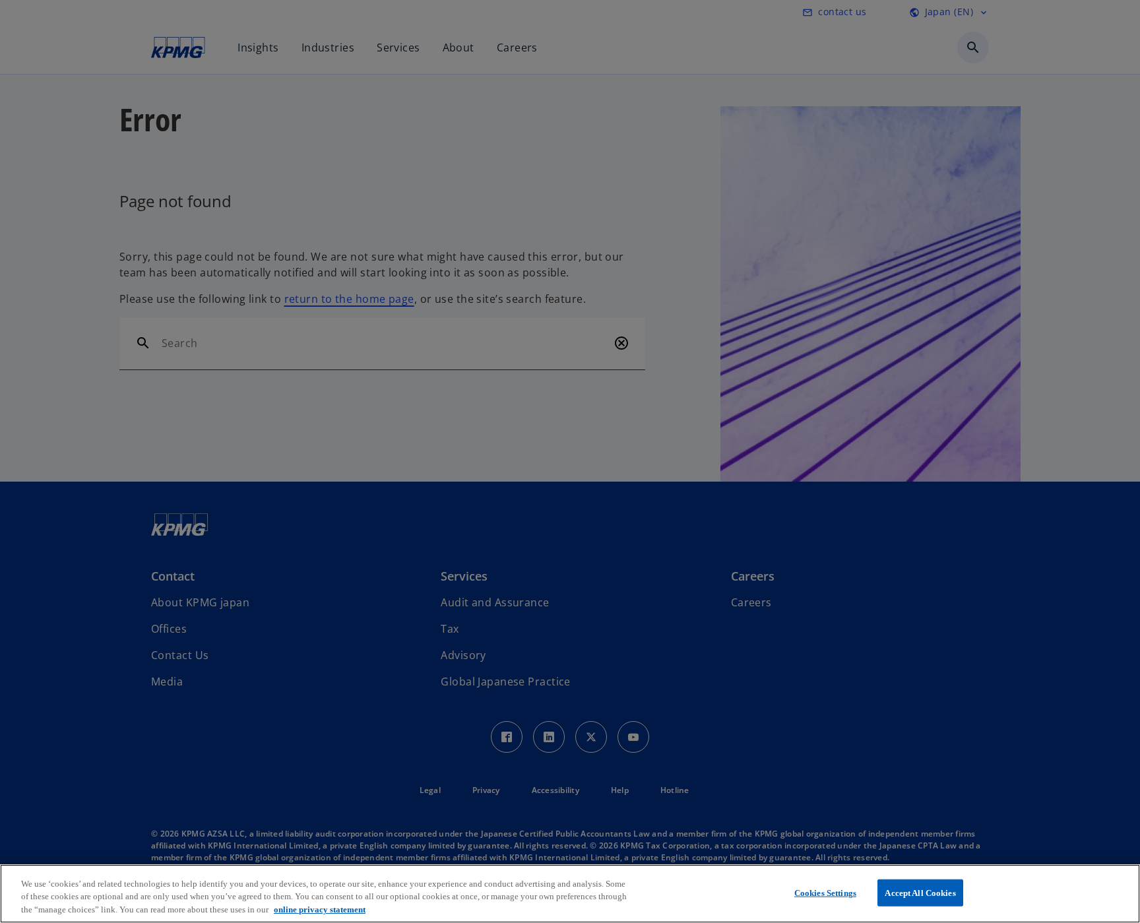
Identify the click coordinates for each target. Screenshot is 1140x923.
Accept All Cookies (920, 892)
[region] (570, 893)
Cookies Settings (825, 892)
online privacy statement (319, 909)
